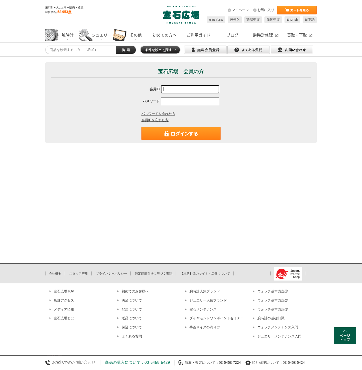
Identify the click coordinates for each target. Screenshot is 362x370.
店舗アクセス (64, 300)
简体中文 (273, 20)
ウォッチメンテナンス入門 (277, 327)
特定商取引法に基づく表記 (153, 273)
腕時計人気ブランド (204, 291)
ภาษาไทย (216, 20)
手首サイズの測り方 (204, 327)
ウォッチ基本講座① (272, 291)
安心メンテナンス (203, 309)
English (292, 20)
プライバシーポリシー (111, 273)
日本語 (310, 20)
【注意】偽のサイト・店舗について (205, 273)
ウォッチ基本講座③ (272, 309)
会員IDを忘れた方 (155, 120)
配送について (132, 309)
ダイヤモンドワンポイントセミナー (216, 318)
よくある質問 (132, 336)
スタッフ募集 (78, 273)
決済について (132, 300)
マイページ (240, 10)
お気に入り (265, 10)
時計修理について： (267, 363)
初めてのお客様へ (135, 291)
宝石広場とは (64, 318)
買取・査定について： (202, 363)
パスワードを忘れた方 (158, 114)
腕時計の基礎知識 (271, 318)
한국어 (235, 20)
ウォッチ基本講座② (272, 300)
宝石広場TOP (64, 291)
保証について (132, 327)
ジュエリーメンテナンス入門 (279, 336)
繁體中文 (253, 20)
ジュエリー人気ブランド (208, 300)
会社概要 (55, 273)
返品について (132, 318)
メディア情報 (64, 309)
